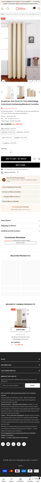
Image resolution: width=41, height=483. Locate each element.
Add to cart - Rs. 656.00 (16, 159)
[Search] (8, 8)
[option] (20, 51)
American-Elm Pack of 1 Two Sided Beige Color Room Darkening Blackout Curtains (20, 338)
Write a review (20, 243)
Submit (32, 385)
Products (8, 14)
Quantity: (4, 148)
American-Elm (11, 116)
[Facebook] (3, 444)
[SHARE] (38, 159)
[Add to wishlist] (28, 310)
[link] (34, 158)
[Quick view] (28, 313)
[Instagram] (8, 444)
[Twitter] (24, 444)
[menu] (2, 8)
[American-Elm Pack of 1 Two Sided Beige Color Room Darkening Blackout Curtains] (20, 317)
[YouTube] (19, 444)
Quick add (20, 330)
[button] (34, 82)
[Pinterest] (13, 444)
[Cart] (39, 9)
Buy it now (20, 165)
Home (2, 14)
